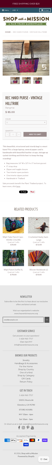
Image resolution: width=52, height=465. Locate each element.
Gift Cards (26, 378)
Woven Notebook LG (38, 269)
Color (8, 119)
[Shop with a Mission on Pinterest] (28, 427)
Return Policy (26, 382)
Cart (46, 10)
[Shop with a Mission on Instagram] (23, 427)
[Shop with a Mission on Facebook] (19, 427)
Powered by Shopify (26, 456)
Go (47, 320)
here (18, 186)
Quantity (9, 131)
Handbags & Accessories (26, 363)
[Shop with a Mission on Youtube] (32, 427)
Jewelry (26, 360)
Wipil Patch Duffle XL (13, 269)
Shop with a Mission (29, 453)
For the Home (26, 366)
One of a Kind (26, 372)
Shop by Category (26, 375)
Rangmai (9, 107)
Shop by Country (26, 369)
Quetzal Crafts (13, 242)
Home (8, 32)
